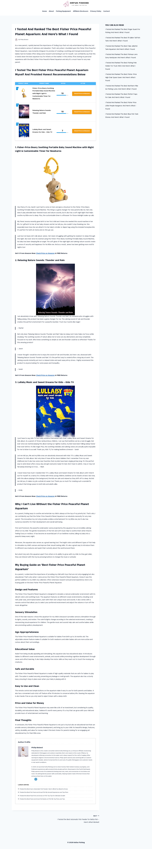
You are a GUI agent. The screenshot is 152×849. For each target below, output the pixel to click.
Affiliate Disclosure (80, 11)
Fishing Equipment (63, 11)
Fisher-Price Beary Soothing (32, 148)
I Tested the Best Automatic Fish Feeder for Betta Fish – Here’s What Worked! (78, 819)
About (51, 11)
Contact (106, 11)
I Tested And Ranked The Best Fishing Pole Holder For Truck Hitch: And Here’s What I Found (121, 66)
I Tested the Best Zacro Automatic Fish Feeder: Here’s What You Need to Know (43, 789)
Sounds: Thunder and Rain (50, 261)
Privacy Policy (95, 11)
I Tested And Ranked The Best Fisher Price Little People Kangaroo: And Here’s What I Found (120, 105)
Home (44, 11)
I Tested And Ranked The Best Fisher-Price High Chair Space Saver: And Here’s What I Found (121, 77)
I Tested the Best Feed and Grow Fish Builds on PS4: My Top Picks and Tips (42, 799)
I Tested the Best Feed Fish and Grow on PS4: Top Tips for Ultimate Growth (42, 796)
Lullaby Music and (27, 383)
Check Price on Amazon (82, 94)
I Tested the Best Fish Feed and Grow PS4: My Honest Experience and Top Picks (43, 792)
